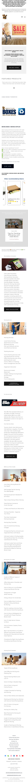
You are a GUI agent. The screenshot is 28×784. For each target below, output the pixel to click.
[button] (24, 17)
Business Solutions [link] (14, 745)
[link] (4, 17)
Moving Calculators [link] (14, 739)
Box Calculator (12, 309)
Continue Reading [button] (14, 239)
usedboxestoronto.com (14, 775)
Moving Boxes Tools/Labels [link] (14, 748)
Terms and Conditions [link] (14, 750)
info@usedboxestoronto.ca (14, 772)
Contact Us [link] (14, 741)
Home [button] (14, 735)
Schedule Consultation (14, 383)
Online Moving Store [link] (14, 737)
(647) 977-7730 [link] (14, 763)
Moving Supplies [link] (14, 746)
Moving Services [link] (14, 743)
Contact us (10, 456)
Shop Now (7, 166)
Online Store (14, 67)
